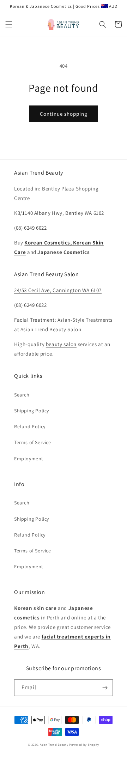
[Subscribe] (105, 687)
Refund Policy (30, 426)
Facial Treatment (34, 319)
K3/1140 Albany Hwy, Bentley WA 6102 (59, 213)
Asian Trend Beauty (54, 744)
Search (22, 395)
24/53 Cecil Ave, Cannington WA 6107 (58, 290)
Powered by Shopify (84, 744)
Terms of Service (32, 442)
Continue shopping (63, 113)
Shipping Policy (31, 410)
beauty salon (61, 344)
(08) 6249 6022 (30, 227)
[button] (9, 24)
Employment (28, 458)
